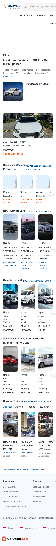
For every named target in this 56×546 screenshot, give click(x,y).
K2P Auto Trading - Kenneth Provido (23, 192)
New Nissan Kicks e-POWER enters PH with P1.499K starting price (10, 445)
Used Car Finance (41, 487)
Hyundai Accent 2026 (36, 83)
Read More (8, 76)
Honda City (7, 374)
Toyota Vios (25, 374)
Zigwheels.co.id (31, 528)
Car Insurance (9, 487)
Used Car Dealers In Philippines (38, 168)
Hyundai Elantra (42, 242)
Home (5, 469)
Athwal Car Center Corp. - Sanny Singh (40, 192)
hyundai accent (35, 469)
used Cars (11, 469)
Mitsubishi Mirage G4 (42, 374)
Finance (39, 15)
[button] (51, 192)
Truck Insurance (10, 492)
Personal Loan (39, 496)
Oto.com (11, 528)
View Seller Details (13, 154)
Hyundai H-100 (25, 312)
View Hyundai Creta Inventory (10, 263)
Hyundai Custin (25, 242)
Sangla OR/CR (39, 492)
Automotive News (42, 401)
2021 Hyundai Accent (14, 141)
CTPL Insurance (10, 496)
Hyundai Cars (43, 212)
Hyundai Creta (7, 242)
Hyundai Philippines (22, 469)
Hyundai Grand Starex (42, 312)
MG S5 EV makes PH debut (27, 445)
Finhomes (37, 501)
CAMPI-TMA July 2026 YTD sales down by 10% (45, 445)
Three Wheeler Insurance (14, 506)
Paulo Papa (8, 452)
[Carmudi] (12, 6)
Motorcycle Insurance (13, 501)
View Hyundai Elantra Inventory (44, 265)
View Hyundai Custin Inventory (27, 265)
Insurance (25, 15)
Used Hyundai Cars (40, 281)
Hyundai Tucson (7, 312)
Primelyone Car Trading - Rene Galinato (6, 192)
